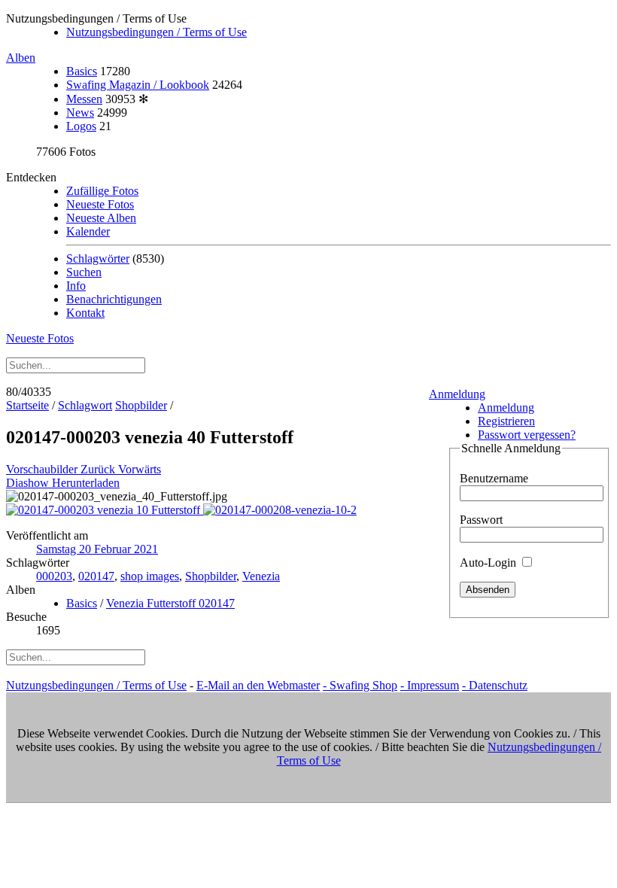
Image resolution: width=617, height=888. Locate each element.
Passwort (481, 519)
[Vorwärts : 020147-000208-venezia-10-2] (280, 509)
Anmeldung (457, 394)
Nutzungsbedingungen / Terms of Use (156, 32)
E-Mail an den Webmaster (258, 685)
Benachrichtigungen (114, 299)
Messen (84, 99)
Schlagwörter (97, 258)
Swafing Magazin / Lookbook (137, 84)
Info (76, 285)
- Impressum (429, 685)
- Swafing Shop (360, 685)
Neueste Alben (101, 217)
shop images (149, 576)
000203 (54, 576)
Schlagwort (85, 405)
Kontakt (85, 312)
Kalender (88, 231)
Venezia (261, 576)
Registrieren (506, 421)
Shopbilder (141, 405)
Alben (20, 57)
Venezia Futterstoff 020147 (170, 603)
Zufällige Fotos (102, 190)
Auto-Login (489, 562)
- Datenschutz (494, 685)
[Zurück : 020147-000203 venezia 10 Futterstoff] (104, 509)
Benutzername (494, 478)
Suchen (84, 272)
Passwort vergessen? (527, 434)
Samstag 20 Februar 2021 (97, 549)
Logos (81, 126)
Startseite (27, 405)
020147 (96, 576)
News (80, 112)
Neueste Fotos (100, 204)
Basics (81, 71)
